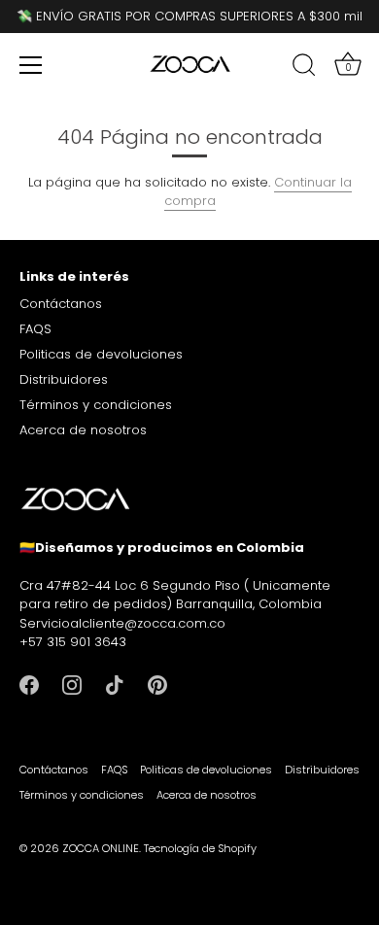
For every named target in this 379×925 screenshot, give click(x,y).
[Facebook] (29, 684)
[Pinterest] (157, 684)
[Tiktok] (114, 684)
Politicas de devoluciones (101, 354)
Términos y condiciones (95, 404)
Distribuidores (63, 379)
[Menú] (31, 65)
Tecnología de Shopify (200, 848)
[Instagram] (72, 684)
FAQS (35, 329)
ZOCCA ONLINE (100, 848)
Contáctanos (60, 303)
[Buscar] (304, 68)
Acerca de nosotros (83, 430)
